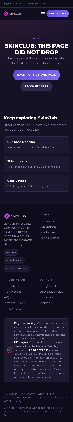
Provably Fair (12, 286)
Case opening (48, 221)
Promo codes (12, 291)
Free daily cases (49, 238)
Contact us (46, 297)
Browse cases (36, 86)
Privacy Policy (12, 308)
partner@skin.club (51, 291)
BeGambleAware (24, 353)
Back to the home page (36, 74)
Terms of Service (14, 303)
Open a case (57, 13)
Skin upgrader (48, 226)
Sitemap (44, 303)
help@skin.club (49, 286)
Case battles (47, 232)
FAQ (6, 297)
